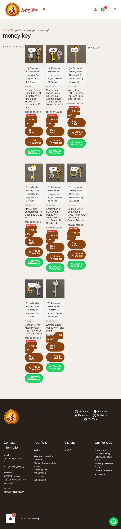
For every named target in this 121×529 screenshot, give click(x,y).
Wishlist (37, 450)
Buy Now (31, 131)
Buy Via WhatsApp (34, 151)
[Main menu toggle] (115, 9)
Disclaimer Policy (102, 453)
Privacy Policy (101, 450)
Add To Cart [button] (31, 121)
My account (100, 474)
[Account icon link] (95, 9)
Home (6, 30)
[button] (44, 9)
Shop (14, 30)
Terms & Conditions (104, 470)
